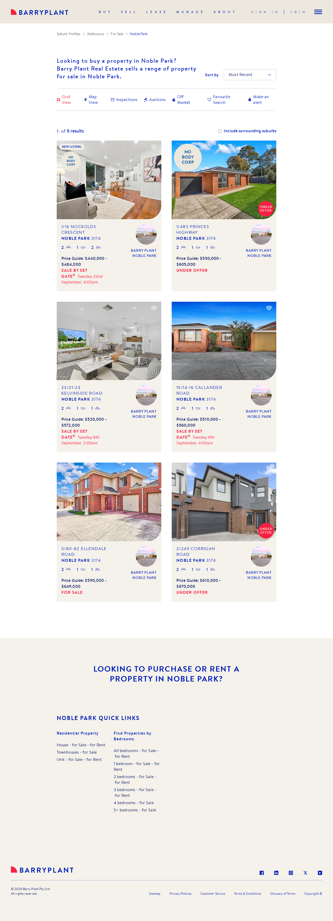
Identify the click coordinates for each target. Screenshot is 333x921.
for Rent (97, 745)
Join (298, 12)
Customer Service (213, 893)
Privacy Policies (180, 893)
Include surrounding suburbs (250, 130)
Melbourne (95, 33)
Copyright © (313, 893)
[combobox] (229, 75)
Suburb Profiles (69, 33)
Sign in (266, 12)
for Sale (79, 745)
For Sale (117, 33)
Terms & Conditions (247, 893)
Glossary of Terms (282, 893)
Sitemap (155, 893)
